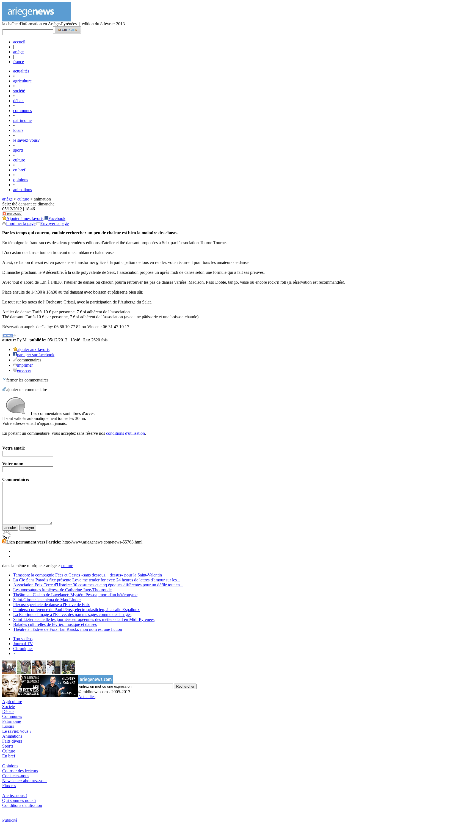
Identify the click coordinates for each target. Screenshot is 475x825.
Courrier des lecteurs (20, 770)
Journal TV (23, 643)
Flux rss (9, 785)
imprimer (25, 365)
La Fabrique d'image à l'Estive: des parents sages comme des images (72, 614)
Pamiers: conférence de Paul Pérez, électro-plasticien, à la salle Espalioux (76, 609)
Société (8, 706)
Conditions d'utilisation (22, 805)
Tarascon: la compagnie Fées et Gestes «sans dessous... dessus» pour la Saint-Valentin (87, 575)
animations (22, 189)
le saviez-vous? (26, 140)
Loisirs (8, 726)
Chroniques (23, 648)
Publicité (9, 820)
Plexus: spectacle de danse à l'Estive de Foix (51, 604)
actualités (21, 71)
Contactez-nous (15, 775)
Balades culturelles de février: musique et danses (55, 624)
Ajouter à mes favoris (24, 218)
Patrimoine (11, 721)
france (18, 61)
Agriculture (12, 701)
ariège (18, 51)
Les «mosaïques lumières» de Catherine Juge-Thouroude (62, 589)
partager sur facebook (35, 354)
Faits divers (12, 741)
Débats (8, 711)
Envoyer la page (54, 223)
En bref (8, 756)
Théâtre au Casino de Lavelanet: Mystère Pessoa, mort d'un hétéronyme (75, 594)
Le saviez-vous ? (16, 731)
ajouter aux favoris (33, 349)
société (19, 90)
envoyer (24, 370)
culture (19, 160)
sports (18, 150)
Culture (8, 751)
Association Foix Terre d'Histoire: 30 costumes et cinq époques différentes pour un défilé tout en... (98, 584)
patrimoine (22, 120)
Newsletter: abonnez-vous (24, 780)
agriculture (22, 81)
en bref (19, 170)
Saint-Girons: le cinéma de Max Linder (47, 599)
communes (22, 110)
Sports (7, 746)
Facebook (56, 218)
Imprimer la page (20, 223)
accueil (19, 42)
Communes (12, 716)
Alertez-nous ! (14, 795)
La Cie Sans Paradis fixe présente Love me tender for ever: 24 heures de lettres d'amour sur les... (96, 580)
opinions (20, 179)
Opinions (10, 765)
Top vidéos (22, 638)
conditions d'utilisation (125, 433)
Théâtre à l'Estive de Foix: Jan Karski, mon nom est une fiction (67, 629)
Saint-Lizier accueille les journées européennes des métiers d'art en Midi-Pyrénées (83, 619)
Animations (12, 736)
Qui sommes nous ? (19, 800)
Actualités (86, 696)
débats (18, 100)
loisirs (18, 130)
